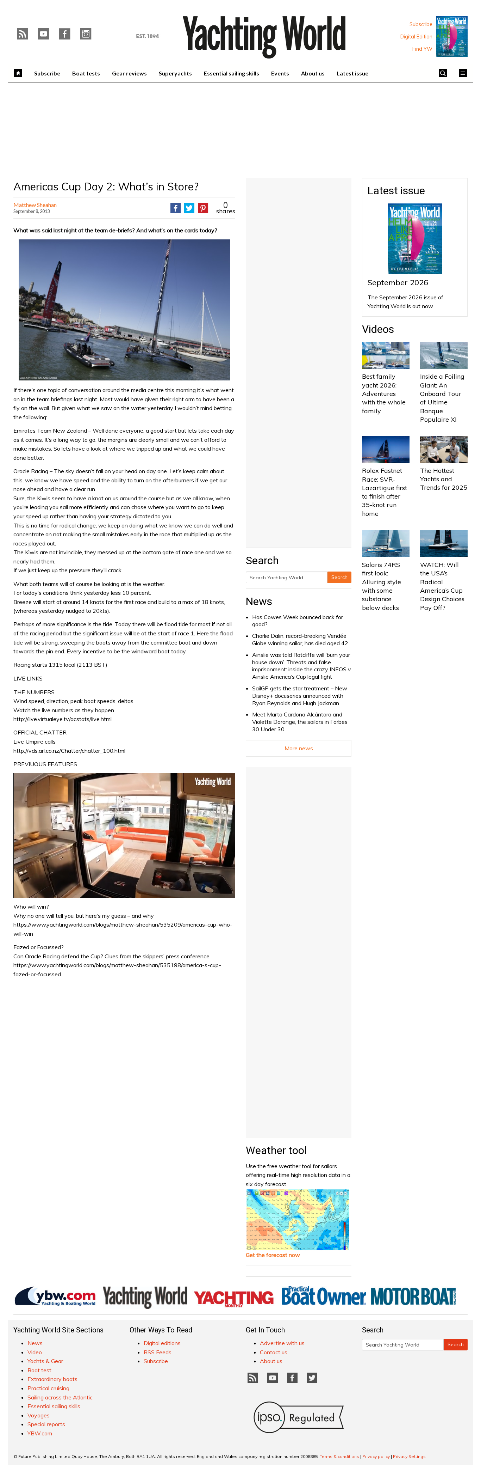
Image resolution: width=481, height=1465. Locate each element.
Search (339, 577)
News (259, 601)
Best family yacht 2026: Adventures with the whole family (384, 393)
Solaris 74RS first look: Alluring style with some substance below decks (381, 586)
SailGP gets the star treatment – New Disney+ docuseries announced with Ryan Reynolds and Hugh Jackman (299, 696)
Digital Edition (416, 36)
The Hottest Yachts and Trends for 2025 (443, 479)
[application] (124, 835)
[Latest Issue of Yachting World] (452, 36)
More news (299, 748)
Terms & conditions (339, 1456)
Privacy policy (376, 1456)
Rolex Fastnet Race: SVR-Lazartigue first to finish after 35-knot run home (384, 491)
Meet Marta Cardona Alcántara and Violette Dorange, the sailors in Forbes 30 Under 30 (300, 722)
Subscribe (421, 24)
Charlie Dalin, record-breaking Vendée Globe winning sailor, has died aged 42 (300, 639)
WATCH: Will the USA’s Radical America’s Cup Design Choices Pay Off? (442, 586)
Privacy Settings (409, 1456)
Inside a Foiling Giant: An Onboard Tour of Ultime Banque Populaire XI (442, 397)
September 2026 (398, 282)
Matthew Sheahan (35, 204)
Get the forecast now (273, 1254)
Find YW (422, 49)
